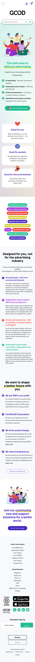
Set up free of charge (17, 528)
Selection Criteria (17, 558)
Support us (17, 575)
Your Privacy (17, 561)
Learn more (9, 444)
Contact (17, 591)
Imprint (27, 652)
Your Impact (17, 553)
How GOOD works (17, 548)
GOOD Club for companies (17, 588)
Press (17, 586)
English (17, 642)
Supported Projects (17, 550)
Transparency (17, 563)
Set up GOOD (18, 555)
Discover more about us (17, 471)
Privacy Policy (19, 652)
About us (18, 578)
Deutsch (17, 637)
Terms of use (9, 652)
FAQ (17, 583)
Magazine (17, 573)
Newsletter (17, 580)
